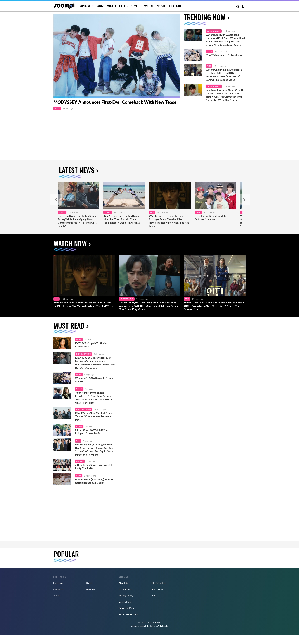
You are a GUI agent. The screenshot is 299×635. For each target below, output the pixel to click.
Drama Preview (213, 31)
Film (209, 66)
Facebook (58, 583)
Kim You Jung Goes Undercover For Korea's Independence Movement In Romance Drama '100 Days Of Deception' (95, 362)
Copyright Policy (127, 608)
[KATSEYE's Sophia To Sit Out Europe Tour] (62, 343)
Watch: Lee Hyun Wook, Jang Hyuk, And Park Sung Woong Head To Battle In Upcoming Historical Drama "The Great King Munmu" (225, 39)
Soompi (62, 212)
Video (111, 6)
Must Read (69, 325)
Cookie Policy (126, 601)
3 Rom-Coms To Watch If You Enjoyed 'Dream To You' (91, 431)
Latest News (76, 170)
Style (135, 6)
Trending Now (204, 17)
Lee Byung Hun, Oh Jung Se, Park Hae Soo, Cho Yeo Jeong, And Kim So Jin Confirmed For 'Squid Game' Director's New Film (94, 449)
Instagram (58, 589)
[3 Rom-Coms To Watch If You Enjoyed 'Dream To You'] (62, 430)
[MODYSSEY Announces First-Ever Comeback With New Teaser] (116, 56)
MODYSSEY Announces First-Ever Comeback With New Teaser (115, 102)
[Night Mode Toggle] (243, 7)
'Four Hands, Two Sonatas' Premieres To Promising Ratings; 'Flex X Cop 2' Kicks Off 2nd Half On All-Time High (93, 397)
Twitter (56, 595)
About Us (123, 583)
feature (79, 461)
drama (79, 389)
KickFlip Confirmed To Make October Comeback (211, 217)
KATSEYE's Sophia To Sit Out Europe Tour (91, 345)
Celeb (123, 6)
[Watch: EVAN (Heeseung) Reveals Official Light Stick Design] (62, 479)
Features (176, 6)
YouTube (90, 589)
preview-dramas (83, 354)
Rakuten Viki (156, 626)
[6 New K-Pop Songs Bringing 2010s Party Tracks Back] (62, 465)
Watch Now (70, 243)
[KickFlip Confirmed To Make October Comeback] (215, 195)
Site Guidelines (158, 583)
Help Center (157, 589)
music (78, 339)
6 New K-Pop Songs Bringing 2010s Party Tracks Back (94, 466)
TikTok (89, 583)
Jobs (153, 595)
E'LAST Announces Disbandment (224, 54)
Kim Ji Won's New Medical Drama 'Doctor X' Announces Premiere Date (94, 416)
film (78, 441)
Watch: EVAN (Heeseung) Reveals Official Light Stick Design (94, 481)
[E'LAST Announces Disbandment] (193, 55)
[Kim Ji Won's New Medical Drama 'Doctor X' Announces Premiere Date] (62, 413)
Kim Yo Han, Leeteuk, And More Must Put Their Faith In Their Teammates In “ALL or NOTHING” (122, 219)
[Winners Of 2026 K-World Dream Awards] (62, 378)
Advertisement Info (128, 614)
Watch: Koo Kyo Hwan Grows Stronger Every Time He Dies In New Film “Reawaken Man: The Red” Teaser (169, 220)
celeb (78, 476)
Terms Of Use (125, 589)
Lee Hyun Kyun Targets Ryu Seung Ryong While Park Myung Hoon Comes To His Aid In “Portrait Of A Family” (77, 220)
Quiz (100, 6)
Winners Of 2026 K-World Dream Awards (94, 380)
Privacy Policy (126, 595)
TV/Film (108, 212)
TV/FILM (148, 6)
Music (161, 6)
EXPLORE (84, 6)
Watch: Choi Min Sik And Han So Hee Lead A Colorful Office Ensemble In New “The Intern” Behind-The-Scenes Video (224, 74)
